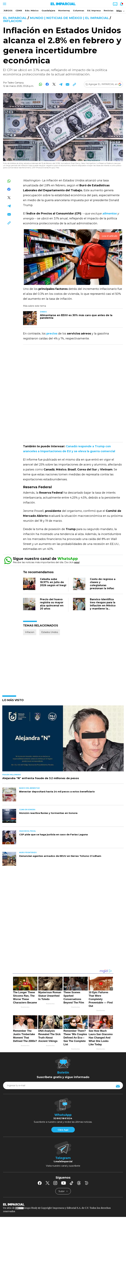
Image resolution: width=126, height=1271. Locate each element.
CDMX (19, 10)
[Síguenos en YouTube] (63, 1183)
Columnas (78, 10)
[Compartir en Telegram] (61, 84)
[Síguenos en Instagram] (55, 1183)
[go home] (63, 1204)
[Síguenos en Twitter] (47, 1183)
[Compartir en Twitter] (54, 84)
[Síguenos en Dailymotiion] (86, 1183)
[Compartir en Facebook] (47, 84)
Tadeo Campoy (16, 82)
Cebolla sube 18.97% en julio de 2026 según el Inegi (53, 582)
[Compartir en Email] (67, 84)
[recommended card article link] (30, 318)
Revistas (108, 10)
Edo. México (32, 10)
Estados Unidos (49, 632)
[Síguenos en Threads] (79, 1183)
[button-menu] (4, 4)
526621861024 (62, 1118)
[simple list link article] (63, 739)
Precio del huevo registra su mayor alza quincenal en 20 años (51, 604)
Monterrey (64, 10)
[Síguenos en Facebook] (40, 1183)
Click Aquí (63, 1130)
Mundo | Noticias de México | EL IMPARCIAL (69, 18)
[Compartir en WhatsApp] (40, 84)
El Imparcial (15, 18)
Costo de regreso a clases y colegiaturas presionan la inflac (102, 584)
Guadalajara (48, 10)
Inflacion (12, 21)
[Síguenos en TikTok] (71, 1183)
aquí (76, 562)
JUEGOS (8, 10)
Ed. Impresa (94, 10)
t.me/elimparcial (63, 1161)
